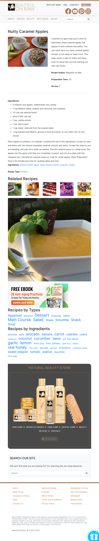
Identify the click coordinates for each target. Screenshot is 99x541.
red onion (33, 348)
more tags (12, 356)
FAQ (65, 5)
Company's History (21, 496)
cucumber (42, 338)
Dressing (56, 315)
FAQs (15, 499)
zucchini (59, 352)
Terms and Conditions (52, 499)
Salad (38, 320)
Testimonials (76, 503)
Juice (66, 315)
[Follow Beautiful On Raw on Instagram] (88, 10)
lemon (56, 165)
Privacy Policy (48, 503)
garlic (13, 343)
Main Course (19, 320)
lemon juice (39, 343)
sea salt (44, 347)
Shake (49, 320)
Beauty (31, 19)
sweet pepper (18, 352)
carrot (59, 334)
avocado (33, 334)
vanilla (71, 165)
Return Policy (48, 496)
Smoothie (62, 320)
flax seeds (72, 338)
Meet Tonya (18, 492)
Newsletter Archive (79, 488)
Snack (76, 320)
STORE (87, 5)
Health (20, 19)
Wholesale (75, 496)
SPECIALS (55, 431)
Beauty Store (76, 499)
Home (15, 488)
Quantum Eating (49, 488)
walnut (47, 352)
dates (42, 165)
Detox (54, 19)
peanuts (64, 165)
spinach (53, 348)
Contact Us (18, 503)
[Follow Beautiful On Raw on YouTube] (75, 10)
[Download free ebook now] (38, 295)
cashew (72, 334)
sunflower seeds (80, 348)
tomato (35, 352)
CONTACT (74, 5)
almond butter (26, 165)
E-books (45, 492)
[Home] (21, 7)
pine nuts (66, 343)
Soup (11, 324)
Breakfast (28, 316)
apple (36, 165)
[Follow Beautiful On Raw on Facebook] (68, 10)
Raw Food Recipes (79, 492)
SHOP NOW (50, 439)
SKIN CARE (17, 427)
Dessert (24, 171)
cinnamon (12, 339)
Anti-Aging (42, 19)
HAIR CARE (53, 427)
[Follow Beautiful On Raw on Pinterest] (81, 10)
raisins (75, 343)
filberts (49, 165)
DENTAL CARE (68, 427)
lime (48, 343)
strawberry (65, 347)
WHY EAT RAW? (53, 5)
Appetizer (15, 315)
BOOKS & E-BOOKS (35, 427)
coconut (25, 338)
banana (47, 334)
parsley (56, 343)
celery (83, 334)
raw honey (17, 347)
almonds (12, 334)
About (11, 19)
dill (64, 339)
